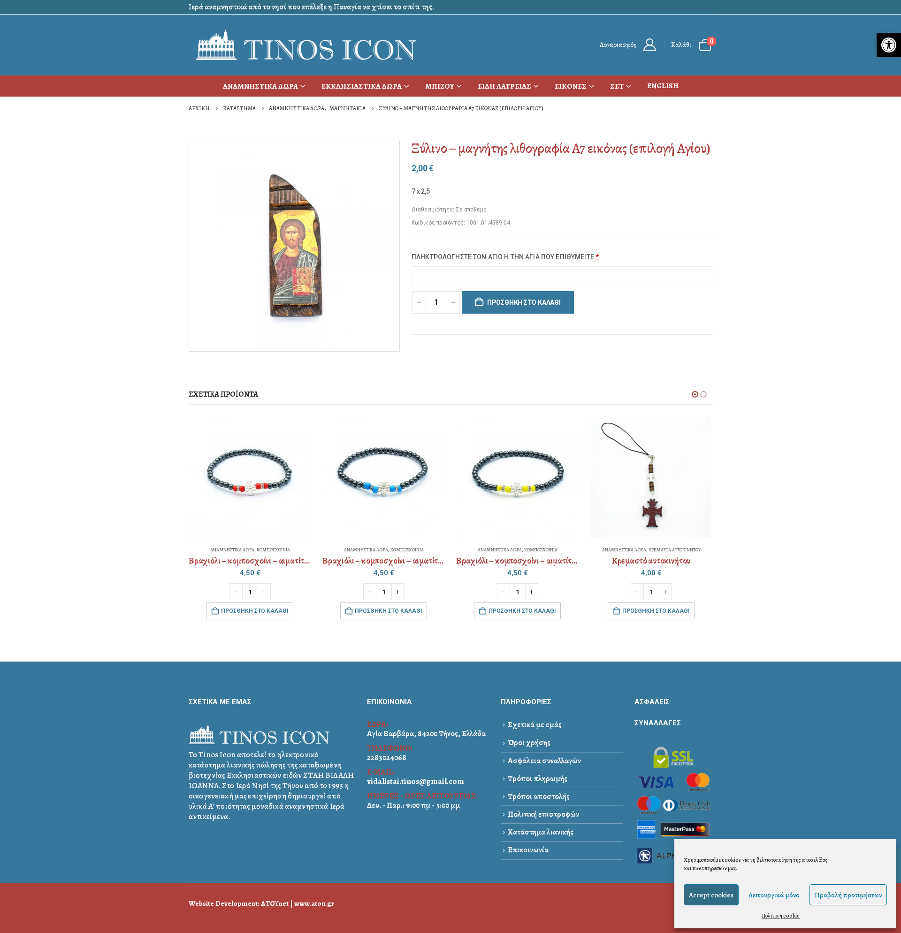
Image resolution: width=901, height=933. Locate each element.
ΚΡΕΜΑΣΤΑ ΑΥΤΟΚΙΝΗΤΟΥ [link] (675, 550)
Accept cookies (711, 895)
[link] (889, 45)
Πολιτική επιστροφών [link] (543, 814)
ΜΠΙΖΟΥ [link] (439, 86)
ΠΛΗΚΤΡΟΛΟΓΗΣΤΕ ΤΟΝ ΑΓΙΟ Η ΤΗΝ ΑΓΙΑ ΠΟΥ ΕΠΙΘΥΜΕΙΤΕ (505, 257)
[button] (695, 394)
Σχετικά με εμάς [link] (535, 724)
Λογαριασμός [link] (618, 44)
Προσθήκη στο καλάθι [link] (254, 611)
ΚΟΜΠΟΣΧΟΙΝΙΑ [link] (273, 550)
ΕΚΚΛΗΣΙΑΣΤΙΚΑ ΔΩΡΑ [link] (361, 86)
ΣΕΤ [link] (617, 86)
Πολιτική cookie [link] (781, 915)
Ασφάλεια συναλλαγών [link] (544, 760)
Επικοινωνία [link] (528, 849)
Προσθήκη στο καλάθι (524, 302)
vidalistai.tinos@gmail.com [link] (415, 781)
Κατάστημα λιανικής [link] (540, 832)
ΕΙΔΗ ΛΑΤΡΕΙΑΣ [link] (504, 86)
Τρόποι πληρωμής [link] (537, 778)
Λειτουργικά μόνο (774, 895)
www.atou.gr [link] (314, 903)
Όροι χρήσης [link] (529, 742)
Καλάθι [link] (681, 44)
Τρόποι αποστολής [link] (539, 796)
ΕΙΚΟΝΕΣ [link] (571, 86)
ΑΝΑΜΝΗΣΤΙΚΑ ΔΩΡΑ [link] (260, 86)
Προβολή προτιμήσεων (848, 895)
